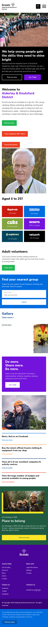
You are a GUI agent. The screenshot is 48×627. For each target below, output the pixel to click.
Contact (4, 579)
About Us (5, 570)
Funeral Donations (10, 145)
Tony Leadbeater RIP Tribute (14, 134)
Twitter (4, 591)
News (4, 573)
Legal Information (32, 567)
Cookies (29, 573)
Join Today (32, 77)
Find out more (12, 77)
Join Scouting (6, 567)
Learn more (8, 268)
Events (4, 576)
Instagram (5, 594)
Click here (37, 590)
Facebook (5, 588)
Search (24, 302)
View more (7, 317)
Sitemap (29, 570)
